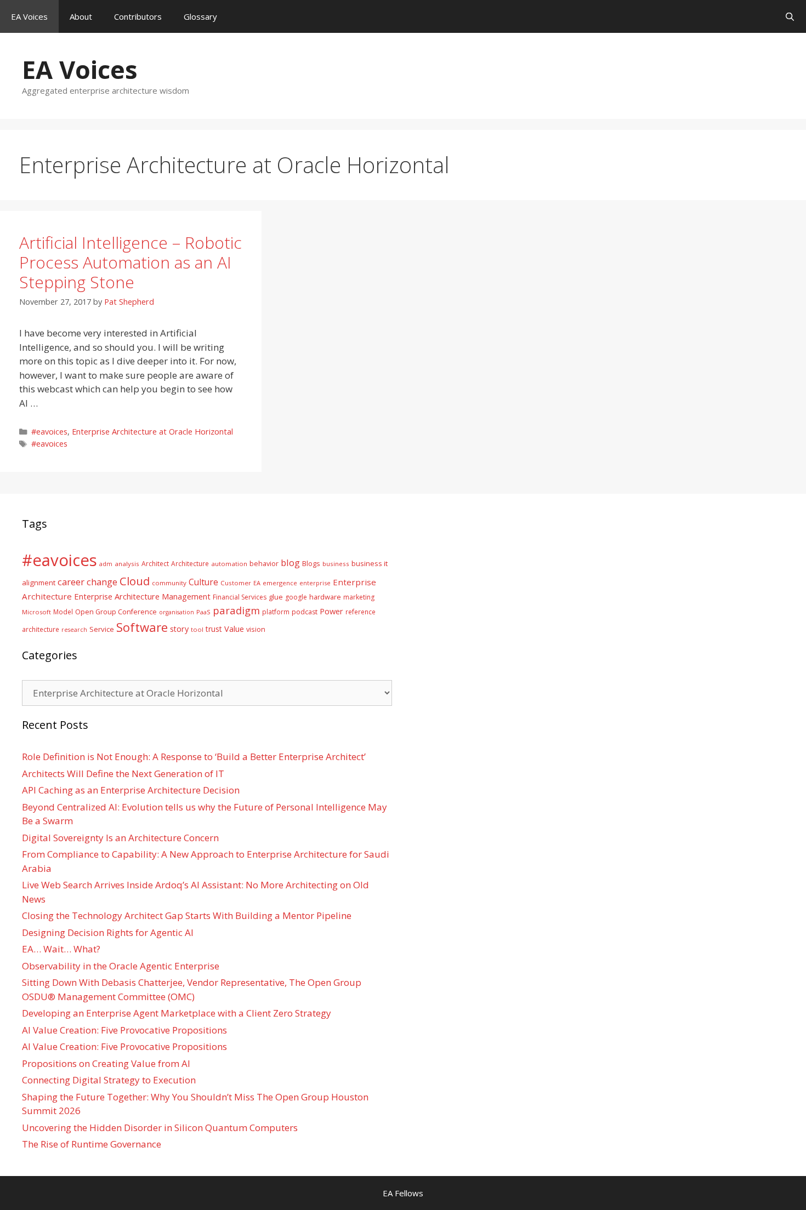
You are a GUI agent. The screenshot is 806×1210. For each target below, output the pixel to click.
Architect (155, 563)
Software (142, 627)
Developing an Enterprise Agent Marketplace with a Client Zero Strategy (176, 1013)
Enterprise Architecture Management (142, 596)
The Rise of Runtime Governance (91, 1144)
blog (290, 562)
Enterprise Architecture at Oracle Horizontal (152, 431)
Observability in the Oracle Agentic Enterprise (120, 966)
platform (276, 611)
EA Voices (29, 16)
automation (229, 564)
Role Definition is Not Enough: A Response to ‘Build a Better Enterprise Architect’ (194, 756)
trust (214, 629)
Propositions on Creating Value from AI (106, 1063)
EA (256, 583)
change (102, 581)
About (81, 16)
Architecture (190, 563)
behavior (264, 563)
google (296, 597)
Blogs (311, 563)
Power (331, 611)
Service (101, 629)
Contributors (138, 16)
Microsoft (36, 612)
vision (255, 629)
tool (197, 629)
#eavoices (49, 431)
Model (63, 611)
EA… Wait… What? (61, 949)
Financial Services (239, 597)
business (335, 564)
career (71, 581)
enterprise (315, 583)
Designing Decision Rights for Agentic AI (108, 932)
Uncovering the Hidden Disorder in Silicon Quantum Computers (160, 1127)
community (169, 583)
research (74, 629)
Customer (235, 583)
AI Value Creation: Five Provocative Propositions (124, 1030)
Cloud (135, 581)
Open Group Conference (116, 612)
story (179, 629)
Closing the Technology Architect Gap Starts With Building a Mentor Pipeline (186, 915)
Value (234, 628)
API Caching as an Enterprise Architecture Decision (131, 790)
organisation (176, 612)
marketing (358, 597)
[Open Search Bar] (790, 16)
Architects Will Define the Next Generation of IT (123, 773)
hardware (325, 597)
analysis (127, 564)
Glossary (200, 16)
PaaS (203, 612)
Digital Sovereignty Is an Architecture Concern (120, 837)
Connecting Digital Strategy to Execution (109, 1080)
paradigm (236, 610)
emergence (280, 583)
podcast (304, 612)
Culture (203, 582)
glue (276, 597)
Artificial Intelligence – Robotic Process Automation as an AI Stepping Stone (130, 262)
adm (105, 564)
